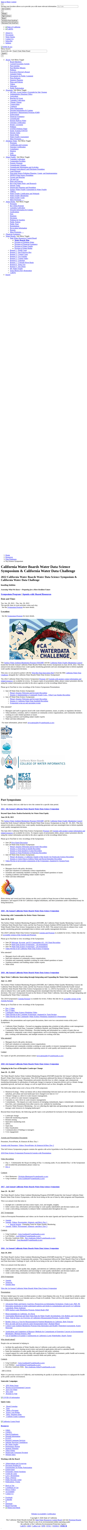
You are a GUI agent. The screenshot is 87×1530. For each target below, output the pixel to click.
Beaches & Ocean (16, 98)
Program (42, 679)
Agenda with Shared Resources (36, 594)
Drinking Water (11, 141)
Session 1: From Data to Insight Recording (25, 849)
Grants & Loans (11, 1474)
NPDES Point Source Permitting (21, 175)
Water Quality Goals (17, 198)
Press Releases (15, 78)
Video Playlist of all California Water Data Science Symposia (27, 949)
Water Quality (10, 157)
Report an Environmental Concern (17, 1388)
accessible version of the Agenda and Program (19, 935)
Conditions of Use (11, 1488)
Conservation (14, 104)
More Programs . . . (17, 139)
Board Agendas (11, 1406)
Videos (12, 84)
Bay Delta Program (17, 206)
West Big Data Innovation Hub (43, 673)
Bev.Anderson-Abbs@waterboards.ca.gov (40, 1238)
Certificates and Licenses (19, 145)
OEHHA (55, 1526)
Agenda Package (24, 999)
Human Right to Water (18, 121)
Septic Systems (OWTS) (19, 131)
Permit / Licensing (16, 125)
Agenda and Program (46, 933)
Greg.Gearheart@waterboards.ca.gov (31, 1178)
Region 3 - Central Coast (19, 254)
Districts (13, 151)
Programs (9, 90)
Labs (11, 153)
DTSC (48, 1526)
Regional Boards (75, 1520)
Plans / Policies (10, 1478)
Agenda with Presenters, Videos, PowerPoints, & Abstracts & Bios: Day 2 (27, 1145)
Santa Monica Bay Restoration (21, 271)
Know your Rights (12, 1412)
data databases (11, 559)
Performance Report (12, 1446)
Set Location (6, 9)
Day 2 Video (10, 1010)
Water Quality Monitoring (19, 196)
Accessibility (10, 1492)
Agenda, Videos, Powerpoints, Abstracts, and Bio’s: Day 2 (26, 1226)
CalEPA (13, 273)
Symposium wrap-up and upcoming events (25, 703)
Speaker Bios (10, 1284)
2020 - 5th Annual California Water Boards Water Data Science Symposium (30, 911)
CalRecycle (36, 1526)
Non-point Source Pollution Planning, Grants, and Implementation (33, 173)
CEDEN (8, 1432)
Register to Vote (11, 1394)
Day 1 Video (10, 1008)
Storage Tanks (15, 133)
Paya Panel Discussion (19, 843)
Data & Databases (11, 1434)
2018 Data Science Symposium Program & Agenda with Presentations (26, 1153)
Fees (11, 214)
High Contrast (6, 16)
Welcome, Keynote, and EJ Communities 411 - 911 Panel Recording (35, 942)
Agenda (8, 1220)
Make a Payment (11, 1410)
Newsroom (9, 35)
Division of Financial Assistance (25, 244)
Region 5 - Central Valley (19, 258)
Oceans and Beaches (17, 177)
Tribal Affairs (10, 1450)
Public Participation (17, 88)
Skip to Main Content (8, 2)
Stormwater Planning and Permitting (23, 187)
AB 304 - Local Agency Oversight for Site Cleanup (28, 92)
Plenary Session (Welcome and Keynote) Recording (28, 693)
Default (4, 13)
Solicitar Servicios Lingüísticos (16, 1442)
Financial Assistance (17, 116)
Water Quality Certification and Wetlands (24, 194)
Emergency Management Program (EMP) (25, 112)
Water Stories (10, 37)
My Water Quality (16, 269)
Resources (5, 1426)
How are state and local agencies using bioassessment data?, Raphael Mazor (32, 1324)
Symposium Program (11, 594)
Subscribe (8, 41)
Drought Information (12, 1436)
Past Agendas (15, 66)
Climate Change (16, 102)
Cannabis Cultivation (17, 100)
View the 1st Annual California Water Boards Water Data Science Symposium (29, 1288)
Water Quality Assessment (19, 137)
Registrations (14, 226)
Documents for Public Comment (21, 76)
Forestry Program (16, 163)
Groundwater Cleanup (18, 165)
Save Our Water (11, 1390)
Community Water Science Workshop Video (21, 1012)
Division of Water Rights (23, 248)
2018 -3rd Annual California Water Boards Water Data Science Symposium (30, 1064)
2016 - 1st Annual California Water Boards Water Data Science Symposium (30, 1248)
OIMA (7, 1430)
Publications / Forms (12, 1482)
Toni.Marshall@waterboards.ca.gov (29, 1240)
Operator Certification (18, 123)
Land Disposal (15, 171)
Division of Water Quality (23, 246)
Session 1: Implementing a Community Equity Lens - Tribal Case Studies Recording (40, 695)
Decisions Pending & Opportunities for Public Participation (18, 1466)
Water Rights (10, 202)
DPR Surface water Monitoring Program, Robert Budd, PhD (27, 1310)
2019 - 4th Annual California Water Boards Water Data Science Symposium (30, 973)
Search (7, 275)
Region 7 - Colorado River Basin (22, 262)
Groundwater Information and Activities (24, 167)
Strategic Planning (16, 80)
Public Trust (14, 224)
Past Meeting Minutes (17, 68)
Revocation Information (18, 228)
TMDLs (13, 192)
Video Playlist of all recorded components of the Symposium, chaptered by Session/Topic (37, 861)
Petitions (13, 70)
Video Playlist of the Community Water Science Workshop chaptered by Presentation (35, 1016)
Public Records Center (13, 1480)
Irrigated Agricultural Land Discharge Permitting (27, 169)
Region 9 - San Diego (18, 267)
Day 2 (7, 1167)
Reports (13, 230)
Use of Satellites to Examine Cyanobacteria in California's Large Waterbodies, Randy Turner (38, 1336)
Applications (14, 212)
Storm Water (14, 135)
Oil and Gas (14, 179)
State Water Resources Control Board (23, 238)
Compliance (14, 149)
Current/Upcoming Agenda (19, 64)
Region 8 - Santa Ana (17, 264)
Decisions (13, 218)
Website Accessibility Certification (43, 1514)
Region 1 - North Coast (18, 250)
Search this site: (6, 51)
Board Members (16, 62)
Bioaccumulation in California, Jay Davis (20, 1314)
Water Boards (10, 236)
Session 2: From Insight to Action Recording (26, 851)
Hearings (13, 216)
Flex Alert (9, 1392)
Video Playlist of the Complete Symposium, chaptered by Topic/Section (31, 1014)
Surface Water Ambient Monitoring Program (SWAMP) (24, 663)
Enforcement (14, 114)
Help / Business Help (13, 1414)
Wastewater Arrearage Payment (16, 1453)
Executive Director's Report (20, 72)
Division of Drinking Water (24, 242)
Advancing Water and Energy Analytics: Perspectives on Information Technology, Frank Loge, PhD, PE (42, 1304)
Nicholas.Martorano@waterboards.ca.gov (33, 1176)
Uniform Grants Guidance (15, 1416)
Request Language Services (15, 1440)
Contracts (13, 106)
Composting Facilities (17, 161)
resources (9, 557)
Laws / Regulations (12, 1476)
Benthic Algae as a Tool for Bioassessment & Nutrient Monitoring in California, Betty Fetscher (39, 1322)
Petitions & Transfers (17, 220)
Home (7, 555)
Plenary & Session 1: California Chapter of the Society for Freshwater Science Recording (42, 857)
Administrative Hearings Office (21, 94)
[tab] (43, 809)
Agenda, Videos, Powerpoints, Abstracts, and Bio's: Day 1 (26, 1222)
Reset (4, 18)
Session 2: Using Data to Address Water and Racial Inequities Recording (36, 859)
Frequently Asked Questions (15, 1472)
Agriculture (14, 96)
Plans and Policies (16, 82)
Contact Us (9, 39)
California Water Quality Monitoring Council (66, 663)
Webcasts (13, 86)
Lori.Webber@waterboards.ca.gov (28, 1236)
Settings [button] (8, 43)
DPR (43, 1526)
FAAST (8, 1438)
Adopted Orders (16, 74)
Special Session (15, 1224)
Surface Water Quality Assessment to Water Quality (28, 189)
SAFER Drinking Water (18, 129)
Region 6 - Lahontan (17, 260)
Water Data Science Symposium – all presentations (29, 945)
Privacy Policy (10, 1490)
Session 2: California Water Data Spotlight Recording (29, 701)
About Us (8, 33)
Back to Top (9, 1486)
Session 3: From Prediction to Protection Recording (28, 853)
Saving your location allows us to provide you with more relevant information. (29, 6)
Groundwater (14, 119)
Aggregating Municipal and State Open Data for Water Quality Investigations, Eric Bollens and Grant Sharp (44, 1316)
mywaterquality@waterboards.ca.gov (41, 723)
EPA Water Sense (11, 1385)
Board (8, 60)
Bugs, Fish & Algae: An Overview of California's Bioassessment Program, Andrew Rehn (37, 1318)
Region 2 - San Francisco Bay (20, 252)
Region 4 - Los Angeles (18, 256)
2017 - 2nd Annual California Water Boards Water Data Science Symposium (30, 1187)
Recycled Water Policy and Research (23, 183)
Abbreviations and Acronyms (15, 1463)
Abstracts (8, 1282)
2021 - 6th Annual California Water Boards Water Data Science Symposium (30, 809)
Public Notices (15, 222)
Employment (10, 1470)
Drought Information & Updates (21, 110)
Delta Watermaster (16, 108)
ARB (29, 1526)
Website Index (10, 1455)
